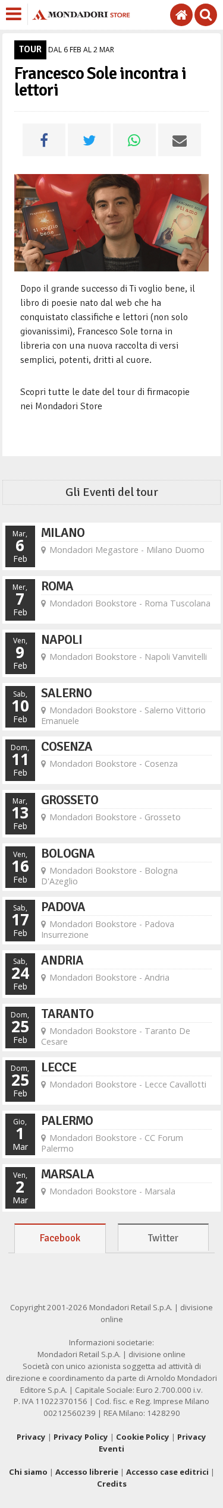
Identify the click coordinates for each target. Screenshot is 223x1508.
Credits (112, 1483)
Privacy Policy (81, 1436)
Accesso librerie (86, 1471)
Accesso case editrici (167, 1471)
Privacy (31, 1436)
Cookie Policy (142, 1436)
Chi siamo (28, 1471)
